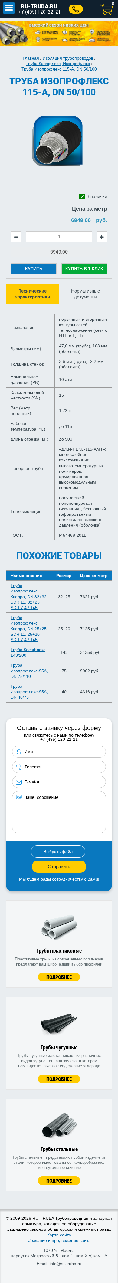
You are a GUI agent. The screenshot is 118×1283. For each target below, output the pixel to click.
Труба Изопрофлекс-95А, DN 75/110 (29, 670)
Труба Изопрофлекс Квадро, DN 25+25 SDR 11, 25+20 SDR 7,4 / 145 (29, 628)
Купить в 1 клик (84, 268)
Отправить (59, 866)
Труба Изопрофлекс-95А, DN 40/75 (29, 692)
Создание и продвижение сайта (59, 1240)
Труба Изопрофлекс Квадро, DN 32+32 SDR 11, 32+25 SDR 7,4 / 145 (29, 596)
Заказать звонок (76, 9)
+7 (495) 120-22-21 (39, 11)
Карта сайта (59, 1234)
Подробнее (59, 976)
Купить (33, 268)
